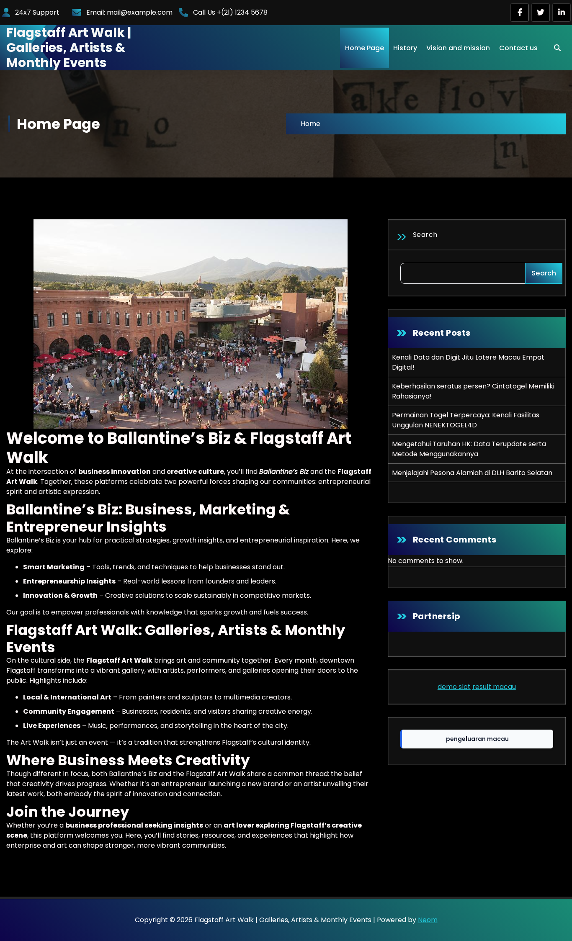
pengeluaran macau (477, 739)
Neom (428, 920)
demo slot (454, 687)
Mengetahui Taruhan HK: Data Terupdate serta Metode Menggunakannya (469, 449)
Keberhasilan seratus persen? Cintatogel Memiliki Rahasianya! (473, 391)
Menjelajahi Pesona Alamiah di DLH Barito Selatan (472, 473)
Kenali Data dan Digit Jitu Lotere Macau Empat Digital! (468, 362)
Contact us (518, 48)
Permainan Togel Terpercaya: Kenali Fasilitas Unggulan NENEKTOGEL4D (465, 420)
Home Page (364, 48)
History (405, 48)
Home (310, 124)
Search (425, 234)
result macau (494, 687)
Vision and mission (458, 48)
